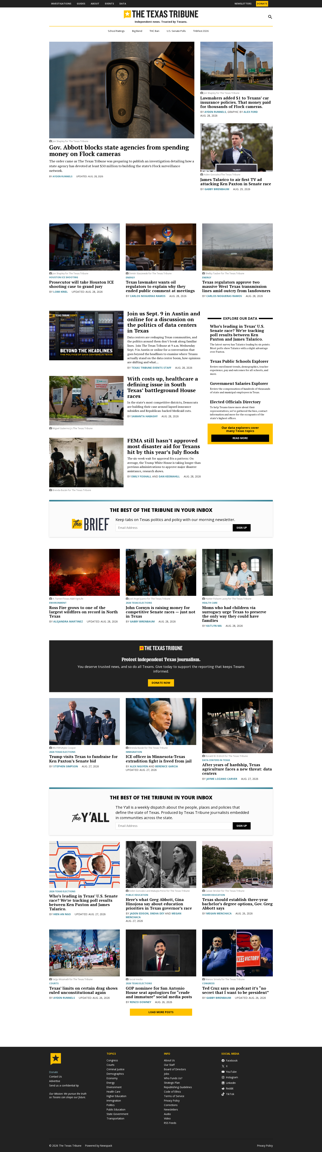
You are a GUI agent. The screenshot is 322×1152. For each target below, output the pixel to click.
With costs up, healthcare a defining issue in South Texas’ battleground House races (162, 387)
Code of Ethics (172, 1091)
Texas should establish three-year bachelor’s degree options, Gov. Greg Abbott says (237, 904)
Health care (209, 603)
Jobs (166, 1073)
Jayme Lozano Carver (221, 779)
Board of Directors (175, 1069)
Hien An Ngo (62, 914)
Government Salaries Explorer (239, 383)
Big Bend (137, 31)
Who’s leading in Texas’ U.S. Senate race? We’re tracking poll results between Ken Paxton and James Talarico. (237, 333)
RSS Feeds (170, 1123)
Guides (81, 3)
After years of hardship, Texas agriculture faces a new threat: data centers (237, 769)
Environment (58, 603)
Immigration (134, 752)
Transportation (115, 1118)
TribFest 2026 (201, 31)
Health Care (113, 1091)
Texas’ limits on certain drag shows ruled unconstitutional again (83, 990)
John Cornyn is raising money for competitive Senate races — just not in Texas (160, 612)
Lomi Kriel (60, 291)
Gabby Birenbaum (216, 189)
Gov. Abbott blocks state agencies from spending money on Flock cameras (119, 150)
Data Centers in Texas (216, 760)
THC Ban (154, 31)
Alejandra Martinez (68, 621)
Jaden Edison (139, 913)
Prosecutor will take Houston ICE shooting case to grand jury (81, 284)
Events (109, 3)
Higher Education (213, 895)
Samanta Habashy (144, 416)
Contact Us (55, 1076)
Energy (130, 277)
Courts (54, 983)
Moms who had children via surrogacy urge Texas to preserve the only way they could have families (234, 614)
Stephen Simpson (65, 766)
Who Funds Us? (173, 1078)
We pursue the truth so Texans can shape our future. (67, 1095)
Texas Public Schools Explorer (239, 361)
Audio (167, 1114)
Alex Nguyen (139, 766)
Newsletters (243, 3)
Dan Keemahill (169, 476)
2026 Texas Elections (139, 603)
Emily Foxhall (141, 476)
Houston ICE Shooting (63, 277)
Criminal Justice (115, 1069)
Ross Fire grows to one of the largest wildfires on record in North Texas (83, 612)
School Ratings (116, 31)
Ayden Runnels (62, 176)
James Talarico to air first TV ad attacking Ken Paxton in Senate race (235, 181)
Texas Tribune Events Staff (151, 367)
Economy (112, 1078)
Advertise (54, 1081)
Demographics (115, 1073)
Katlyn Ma (214, 625)
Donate (262, 3)
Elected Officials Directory (235, 401)
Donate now (161, 682)
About (95, 3)
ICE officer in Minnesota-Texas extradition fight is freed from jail (159, 758)
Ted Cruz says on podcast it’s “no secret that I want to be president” (235, 990)
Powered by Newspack (98, 1145)
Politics (111, 1105)
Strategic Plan (172, 1082)
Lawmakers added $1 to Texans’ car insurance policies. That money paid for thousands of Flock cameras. (235, 102)
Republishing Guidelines (178, 1087)
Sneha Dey (157, 913)
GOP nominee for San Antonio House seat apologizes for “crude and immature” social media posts (159, 992)
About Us (169, 1060)
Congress (208, 983)
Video (167, 1118)
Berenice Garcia (166, 766)
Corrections (171, 1105)
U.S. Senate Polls (176, 31)
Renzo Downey (140, 1002)
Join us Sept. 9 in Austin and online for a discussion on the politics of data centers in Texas (163, 322)
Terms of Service (174, 1096)
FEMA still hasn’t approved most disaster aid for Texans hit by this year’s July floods (163, 446)
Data (122, 3)
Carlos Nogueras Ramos (147, 296)
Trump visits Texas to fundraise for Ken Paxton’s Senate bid (83, 758)
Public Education (137, 895)
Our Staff (169, 1065)
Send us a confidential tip (64, 1085)
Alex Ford (251, 112)
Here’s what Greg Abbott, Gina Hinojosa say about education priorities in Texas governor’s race (159, 904)
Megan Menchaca (219, 913)
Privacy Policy (172, 1100)
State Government (117, 1114)
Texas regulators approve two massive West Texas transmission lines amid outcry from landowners (236, 286)
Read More (240, 438)
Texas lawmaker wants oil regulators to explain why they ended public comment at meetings (160, 286)
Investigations (61, 3)
